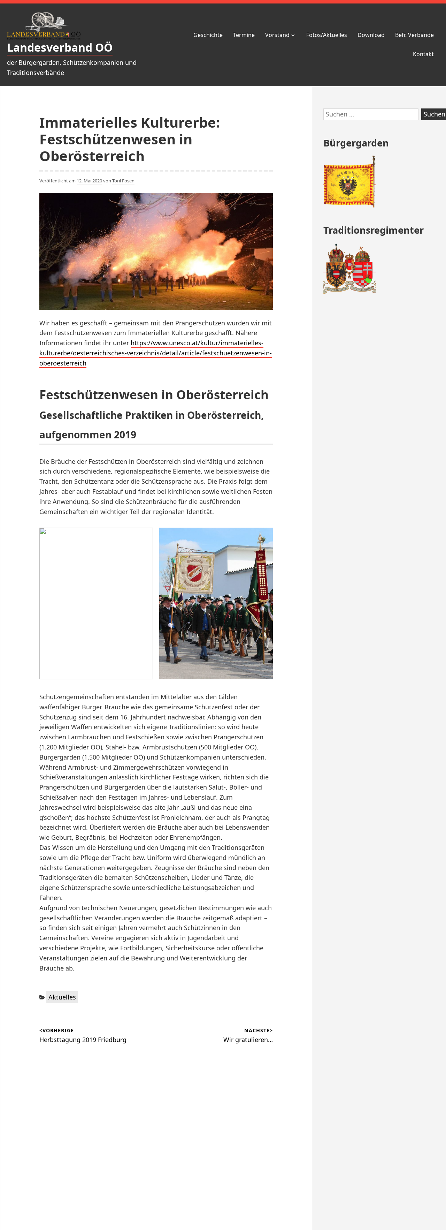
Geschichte (208, 35)
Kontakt (423, 54)
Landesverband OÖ (60, 47)
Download (371, 35)
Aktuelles (62, 997)
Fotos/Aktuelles (326, 35)
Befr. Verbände (414, 35)
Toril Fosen (123, 181)
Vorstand (277, 35)
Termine (244, 35)
